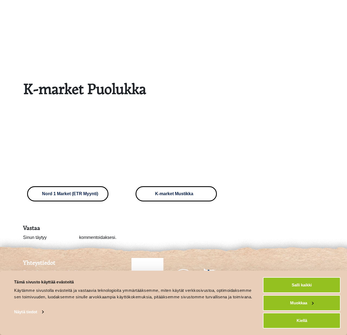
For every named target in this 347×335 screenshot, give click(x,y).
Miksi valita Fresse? (248, 10)
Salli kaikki (302, 285)
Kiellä (302, 320)
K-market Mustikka (174, 193)
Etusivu (208, 10)
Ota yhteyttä (320, 10)
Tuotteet (288, 10)
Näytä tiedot (25, 311)
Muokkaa (298, 303)
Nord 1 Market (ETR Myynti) (69, 193)
